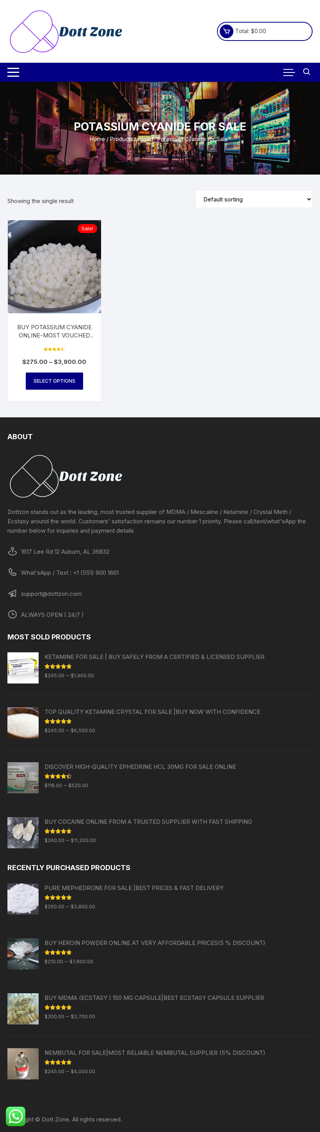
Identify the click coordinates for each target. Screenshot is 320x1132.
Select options (54, 381)
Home (97, 139)
